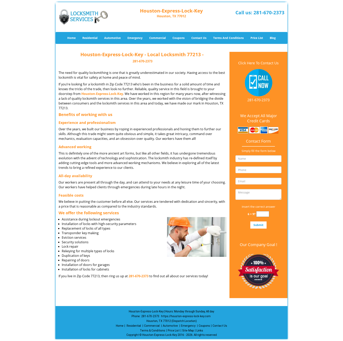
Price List (257, 38)
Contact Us (198, 38)
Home (71, 38)
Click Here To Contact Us (258, 63)
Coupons (178, 38)
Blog (273, 38)
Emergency (135, 38)
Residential (89, 38)
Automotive (112, 38)
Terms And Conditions (228, 38)
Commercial (157, 38)
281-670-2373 (268, 12)
